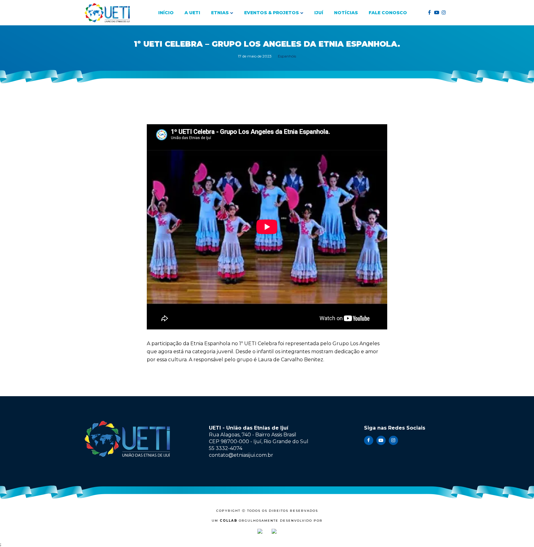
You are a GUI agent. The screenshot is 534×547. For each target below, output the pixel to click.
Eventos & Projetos (271, 12)
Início (166, 12)
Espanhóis (287, 56)
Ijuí (318, 12)
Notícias (346, 12)
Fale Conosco (388, 12)
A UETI (192, 12)
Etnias (220, 12)
